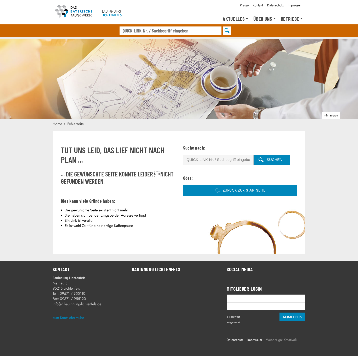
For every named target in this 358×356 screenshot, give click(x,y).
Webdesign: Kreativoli (281, 339)
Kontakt (258, 5)
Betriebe (290, 19)
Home (57, 124)
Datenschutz (275, 5)
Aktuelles (234, 19)
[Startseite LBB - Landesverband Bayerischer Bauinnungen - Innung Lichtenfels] (90, 12)
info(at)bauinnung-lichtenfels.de (77, 304)
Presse (244, 5)
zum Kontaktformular (68, 317)
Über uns (262, 19)
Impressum (295, 5)
